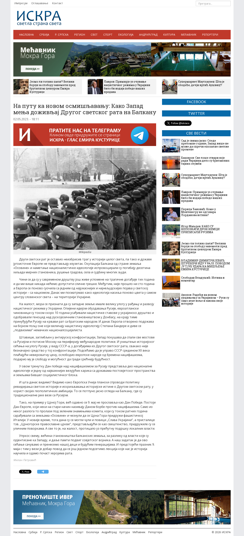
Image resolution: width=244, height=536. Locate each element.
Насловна (26, 34)
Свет (94, 34)
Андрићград (148, 34)
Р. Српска (61, 34)
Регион (79, 34)
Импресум (20, 3)
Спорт (107, 34)
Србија (44, 34)
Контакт (57, 3)
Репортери (210, 34)
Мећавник (188, 34)
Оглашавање (39, 3)
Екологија (125, 34)
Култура (169, 34)
